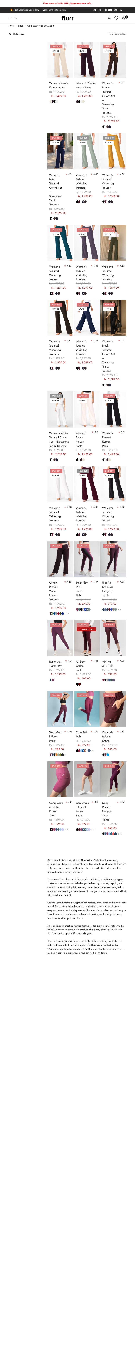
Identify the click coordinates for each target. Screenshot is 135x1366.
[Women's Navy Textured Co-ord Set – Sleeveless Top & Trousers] (60, 151)
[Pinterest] (115, 10)
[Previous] (50, 59)
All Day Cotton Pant (80, 666)
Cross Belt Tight (82, 734)
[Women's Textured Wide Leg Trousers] (87, 151)
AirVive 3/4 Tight (107, 664)
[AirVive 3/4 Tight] (113, 638)
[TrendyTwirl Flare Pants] (60, 709)
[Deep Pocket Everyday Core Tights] (113, 779)
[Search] (16, 18)
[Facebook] (94, 10)
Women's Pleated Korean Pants (59, 85)
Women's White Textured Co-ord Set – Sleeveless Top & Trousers (59, 439)
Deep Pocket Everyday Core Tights (107, 811)
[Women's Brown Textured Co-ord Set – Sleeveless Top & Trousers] (113, 60)
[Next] (70, 59)
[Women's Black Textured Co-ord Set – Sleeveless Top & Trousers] (113, 318)
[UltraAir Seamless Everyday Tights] (113, 559)
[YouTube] (110, 10)
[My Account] (109, 18)
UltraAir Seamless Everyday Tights (107, 589)
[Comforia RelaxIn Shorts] (113, 709)
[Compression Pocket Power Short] (60, 779)
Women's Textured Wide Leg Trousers (81, 181)
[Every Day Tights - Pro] (60, 638)
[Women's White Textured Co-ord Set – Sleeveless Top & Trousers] (60, 409)
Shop (20, 26)
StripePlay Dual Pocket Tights (82, 589)
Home (11, 26)
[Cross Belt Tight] (87, 709)
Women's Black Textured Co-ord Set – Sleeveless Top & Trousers (108, 356)
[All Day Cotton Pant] (87, 638)
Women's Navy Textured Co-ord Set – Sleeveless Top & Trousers (55, 190)
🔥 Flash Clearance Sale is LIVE (20, 9)
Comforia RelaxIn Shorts (107, 736)
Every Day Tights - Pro (55, 664)
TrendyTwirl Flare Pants (55, 736)
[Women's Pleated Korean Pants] (60, 60)
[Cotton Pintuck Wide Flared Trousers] (60, 559)
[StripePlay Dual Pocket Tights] (87, 559)
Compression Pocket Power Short (56, 809)
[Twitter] (99, 10)
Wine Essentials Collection (41, 26)
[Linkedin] (121, 10)
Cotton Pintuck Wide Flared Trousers (54, 591)
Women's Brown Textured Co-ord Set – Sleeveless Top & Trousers (108, 98)
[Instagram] (105, 10)
